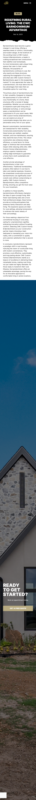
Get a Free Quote (18, 608)
